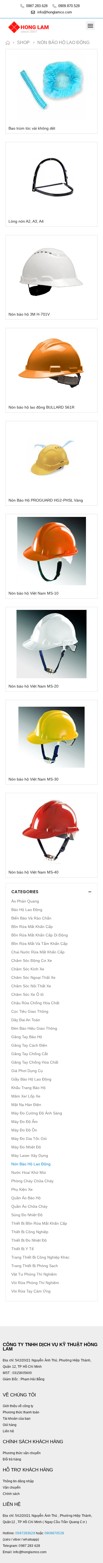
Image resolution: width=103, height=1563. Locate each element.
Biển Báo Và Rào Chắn (31, 918)
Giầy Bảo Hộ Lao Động (31, 1079)
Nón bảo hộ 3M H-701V (29, 314)
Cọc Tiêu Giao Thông (29, 1011)
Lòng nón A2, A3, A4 (26, 221)
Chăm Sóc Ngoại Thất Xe (33, 977)
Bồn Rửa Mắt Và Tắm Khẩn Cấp (39, 943)
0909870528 (54, 1533)
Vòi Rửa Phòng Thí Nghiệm (35, 1282)
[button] (90, 25)
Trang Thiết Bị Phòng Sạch (34, 1266)
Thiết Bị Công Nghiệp (29, 1232)
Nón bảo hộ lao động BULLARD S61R (41, 407)
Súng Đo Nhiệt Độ (27, 1215)
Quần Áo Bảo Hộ (26, 1198)
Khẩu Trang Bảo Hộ (28, 1087)
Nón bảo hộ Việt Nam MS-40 (34, 872)
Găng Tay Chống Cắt (29, 1054)
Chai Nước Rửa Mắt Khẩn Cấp (38, 952)
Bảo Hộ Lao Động (26, 909)
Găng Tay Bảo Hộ (26, 1037)
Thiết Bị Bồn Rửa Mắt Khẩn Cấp (39, 1223)
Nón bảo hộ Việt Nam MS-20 (34, 686)
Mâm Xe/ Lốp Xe (25, 1096)
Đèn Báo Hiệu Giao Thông (34, 1028)
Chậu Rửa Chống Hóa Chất (35, 1003)
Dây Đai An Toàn (25, 1020)
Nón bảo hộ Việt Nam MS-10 (34, 593)
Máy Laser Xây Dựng (29, 1155)
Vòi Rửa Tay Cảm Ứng (31, 1291)
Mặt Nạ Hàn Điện (26, 1104)
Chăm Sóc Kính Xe (27, 969)
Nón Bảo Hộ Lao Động (31, 1164)
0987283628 (25, 1533)
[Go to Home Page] (7, 42)
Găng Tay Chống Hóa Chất (34, 1062)
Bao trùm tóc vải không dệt (32, 128)
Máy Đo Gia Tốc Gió (29, 1138)
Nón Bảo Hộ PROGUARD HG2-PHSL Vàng (46, 500)
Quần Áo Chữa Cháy (29, 1206)
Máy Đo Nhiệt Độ (26, 1147)
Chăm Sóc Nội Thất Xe (31, 986)
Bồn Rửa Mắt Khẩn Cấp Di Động (39, 935)
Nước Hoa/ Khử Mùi (28, 1172)
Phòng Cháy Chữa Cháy (32, 1181)
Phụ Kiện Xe (22, 1189)
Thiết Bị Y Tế (22, 1249)
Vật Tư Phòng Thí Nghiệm (34, 1274)
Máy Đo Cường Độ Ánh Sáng (36, 1113)
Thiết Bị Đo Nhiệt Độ (29, 1240)
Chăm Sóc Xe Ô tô (27, 994)
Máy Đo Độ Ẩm (24, 1121)
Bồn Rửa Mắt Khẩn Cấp (32, 926)
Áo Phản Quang (25, 901)
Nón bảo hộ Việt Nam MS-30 (34, 779)
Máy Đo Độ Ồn (24, 1130)
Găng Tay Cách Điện (29, 1045)
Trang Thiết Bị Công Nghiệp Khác (40, 1257)
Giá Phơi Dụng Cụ (27, 1071)
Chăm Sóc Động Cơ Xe (31, 960)
